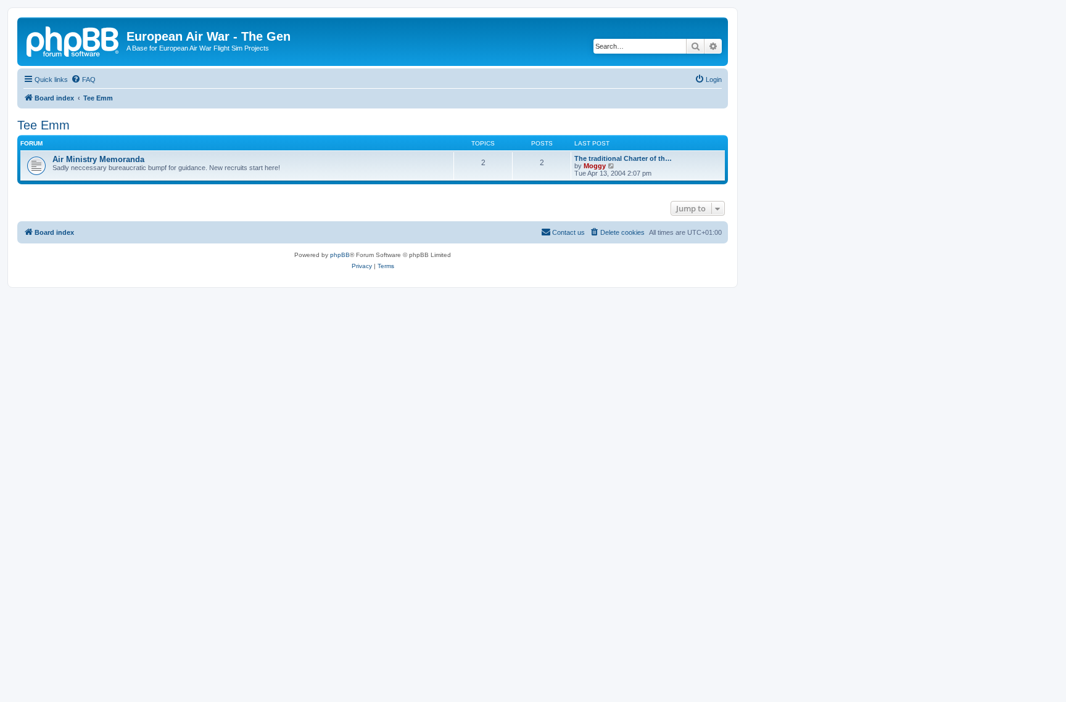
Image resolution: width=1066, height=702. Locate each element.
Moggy (595, 165)
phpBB (340, 254)
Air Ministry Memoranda (98, 159)
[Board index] (73, 40)
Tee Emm (43, 125)
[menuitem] (83, 79)
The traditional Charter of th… (623, 158)
